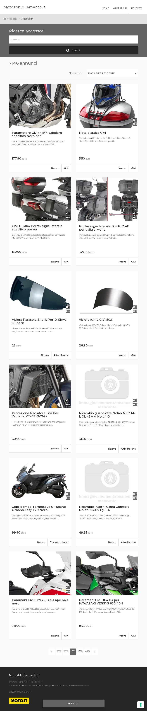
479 (87, 651)
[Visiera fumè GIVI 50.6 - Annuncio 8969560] (107, 315)
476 (66, 651)
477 (73, 651)
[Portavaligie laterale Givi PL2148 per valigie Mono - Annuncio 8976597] (107, 221)
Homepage (10, 18)
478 (80, 651)
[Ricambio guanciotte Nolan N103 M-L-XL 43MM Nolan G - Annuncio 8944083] (107, 409)
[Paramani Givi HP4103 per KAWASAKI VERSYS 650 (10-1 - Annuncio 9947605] (107, 595)
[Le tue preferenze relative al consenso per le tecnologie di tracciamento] (140, 704)
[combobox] (112, 73)
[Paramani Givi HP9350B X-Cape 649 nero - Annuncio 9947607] (40, 595)
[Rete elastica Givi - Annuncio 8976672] (107, 128)
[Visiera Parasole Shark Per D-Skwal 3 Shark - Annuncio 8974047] (40, 315)
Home (105, 8)
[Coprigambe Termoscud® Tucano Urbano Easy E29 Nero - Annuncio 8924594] (40, 502)
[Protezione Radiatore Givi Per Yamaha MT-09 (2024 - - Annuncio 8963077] (40, 409)
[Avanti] (94, 652)
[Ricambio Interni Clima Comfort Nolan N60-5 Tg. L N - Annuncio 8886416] (107, 502)
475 (59, 651)
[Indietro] (51, 652)
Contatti (136, 8)
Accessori (120, 8)
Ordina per (75, 73)
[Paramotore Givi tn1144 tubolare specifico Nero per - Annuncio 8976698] (40, 128)
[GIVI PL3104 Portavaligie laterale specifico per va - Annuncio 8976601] (40, 221)
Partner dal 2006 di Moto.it (25, 682)
